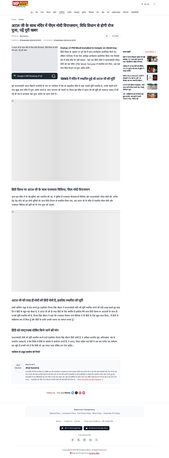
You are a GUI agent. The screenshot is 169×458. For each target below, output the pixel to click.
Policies (77, 421)
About (58, 421)
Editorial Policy (55, 413)
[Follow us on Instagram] (80, 392)
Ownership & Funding (111, 413)
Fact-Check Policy (84, 413)
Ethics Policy (97, 413)
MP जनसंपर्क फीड (107, 421)
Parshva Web (94, 453)
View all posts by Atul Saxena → (90, 379)
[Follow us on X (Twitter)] (76, 392)
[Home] (32, 12)
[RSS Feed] (96, 440)
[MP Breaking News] (20, 4)
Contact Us (68, 421)
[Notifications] (154, 4)
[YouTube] (90, 440)
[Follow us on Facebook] (72, 392)
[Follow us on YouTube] (83, 392)
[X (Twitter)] (78, 440)
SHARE (116, 36)
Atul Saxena (24, 36)
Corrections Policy (69, 413)
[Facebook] (72, 440)
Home (14, 19)
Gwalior (21, 19)
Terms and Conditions (92, 421)
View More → (150, 52)
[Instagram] (84, 440)
